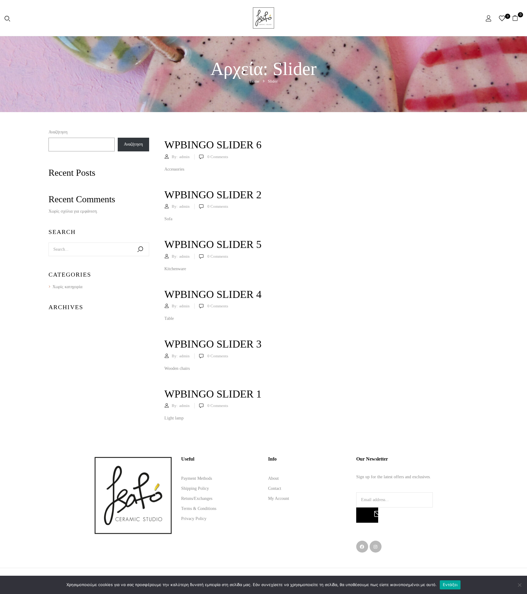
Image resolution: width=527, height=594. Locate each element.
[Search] (140, 249)
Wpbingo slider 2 (213, 195)
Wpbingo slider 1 (213, 394)
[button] (517, 18)
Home (255, 81)
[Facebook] (362, 547)
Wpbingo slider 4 (213, 294)
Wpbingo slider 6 (213, 145)
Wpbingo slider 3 (213, 344)
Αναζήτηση (57, 132)
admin (184, 156)
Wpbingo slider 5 (213, 244)
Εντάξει (450, 584)
